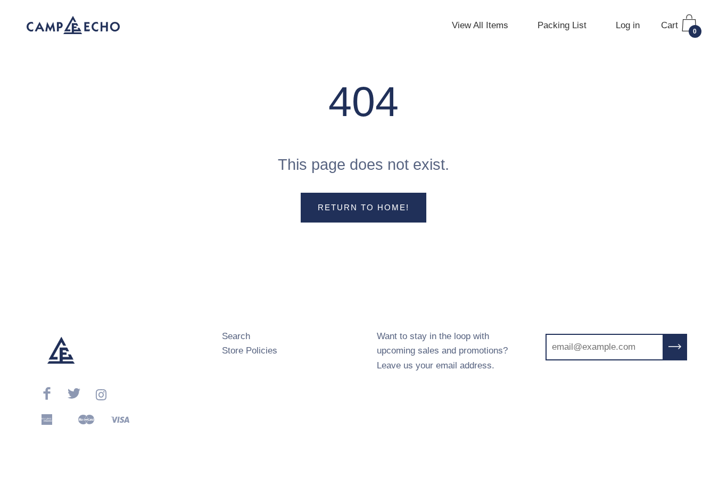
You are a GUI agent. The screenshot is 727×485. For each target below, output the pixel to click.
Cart (679, 27)
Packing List (562, 25)
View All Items (480, 25)
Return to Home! (363, 207)
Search (236, 336)
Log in (628, 25)
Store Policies (249, 351)
